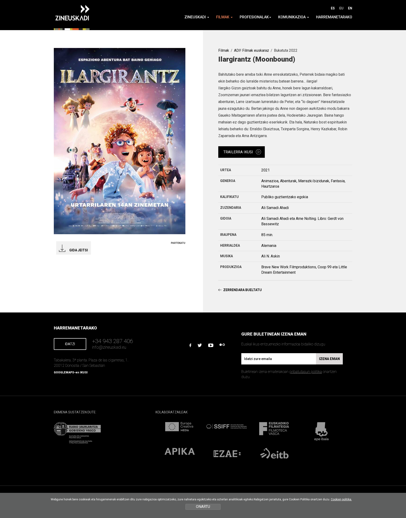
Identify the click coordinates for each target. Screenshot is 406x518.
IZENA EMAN (329, 359)
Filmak (223, 50)
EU (341, 8)
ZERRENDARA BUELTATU (242, 290)
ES (333, 8)
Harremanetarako (334, 17)
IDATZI (70, 344)
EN (350, 8)
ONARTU (203, 506)
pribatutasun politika (305, 371)
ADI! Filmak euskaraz (251, 50)
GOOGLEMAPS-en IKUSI (71, 372)
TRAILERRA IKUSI (238, 152)
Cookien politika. (341, 499)
